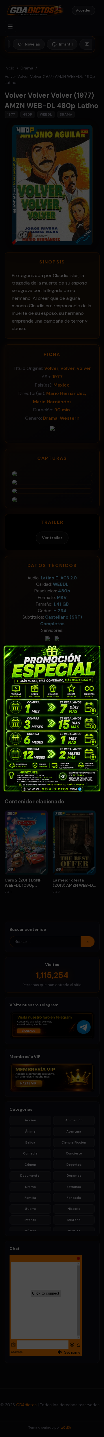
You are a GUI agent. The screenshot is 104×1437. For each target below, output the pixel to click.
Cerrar (96, 649)
